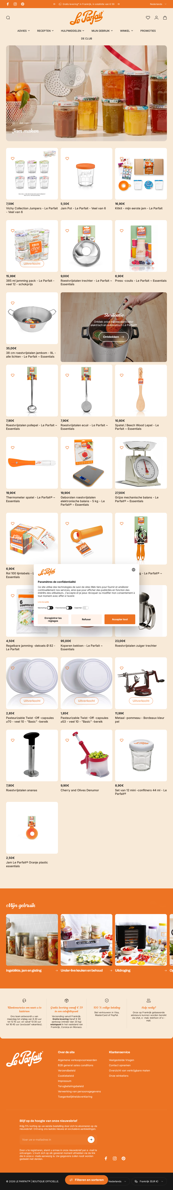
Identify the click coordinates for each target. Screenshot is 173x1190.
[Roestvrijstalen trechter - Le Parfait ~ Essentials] (87, 246)
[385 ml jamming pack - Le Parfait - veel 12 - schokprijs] (32, 246)
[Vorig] (54, 4)
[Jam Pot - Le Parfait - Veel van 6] (87, 174)
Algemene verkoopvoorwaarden (77, 1060)
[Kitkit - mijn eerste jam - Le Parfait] (141, 174)
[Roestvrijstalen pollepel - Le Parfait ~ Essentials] (32, 390)
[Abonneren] (91, 1139)
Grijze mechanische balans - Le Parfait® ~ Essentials (136, 499)
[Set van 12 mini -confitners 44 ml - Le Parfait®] (141, 755)
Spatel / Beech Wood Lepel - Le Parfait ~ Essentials (137, 427)
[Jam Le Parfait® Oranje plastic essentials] (32, 828)
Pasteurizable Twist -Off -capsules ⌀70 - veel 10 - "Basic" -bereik (30, 719)
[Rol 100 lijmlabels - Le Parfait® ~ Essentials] (32, 539)
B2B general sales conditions (75, 1065)
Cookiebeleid (66, 1075)
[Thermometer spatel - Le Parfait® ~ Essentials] (32, 463)
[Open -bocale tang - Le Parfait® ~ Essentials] (141, 539)
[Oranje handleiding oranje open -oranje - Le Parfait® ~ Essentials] (87, 539)
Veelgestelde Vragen (121, 1060)
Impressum (64, 1081)
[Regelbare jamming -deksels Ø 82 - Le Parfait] (32, 611)
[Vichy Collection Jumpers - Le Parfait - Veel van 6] (32, 174)
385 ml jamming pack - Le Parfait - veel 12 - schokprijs (30, 282)
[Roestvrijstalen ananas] (32, 755)
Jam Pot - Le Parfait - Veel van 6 (83, 208)
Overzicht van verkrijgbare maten (129, 1070)
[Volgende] (118, 4)
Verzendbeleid (66, 1070)
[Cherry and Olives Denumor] (87, 755)
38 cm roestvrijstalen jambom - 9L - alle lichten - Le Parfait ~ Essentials (31, 354)
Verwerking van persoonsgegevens (79, 1091)
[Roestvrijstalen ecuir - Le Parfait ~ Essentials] (87, 390)
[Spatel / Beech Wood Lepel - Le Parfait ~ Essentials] (141, 390)
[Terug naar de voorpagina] (13, 123)
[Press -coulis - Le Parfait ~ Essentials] (141, 246)
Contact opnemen (120, 1065)
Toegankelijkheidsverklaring (75, 1096)
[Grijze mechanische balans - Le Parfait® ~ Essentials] (141, 463)
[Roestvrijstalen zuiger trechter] (141, 611)
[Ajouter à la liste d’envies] (13, 159)
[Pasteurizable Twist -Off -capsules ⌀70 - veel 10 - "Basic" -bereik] (32, 683)
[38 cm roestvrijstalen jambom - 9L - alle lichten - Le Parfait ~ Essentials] (32, 318)
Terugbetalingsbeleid (71, 1086)
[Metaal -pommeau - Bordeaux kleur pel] (141, 683)
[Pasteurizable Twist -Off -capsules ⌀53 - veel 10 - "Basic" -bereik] (87, 683)
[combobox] (158, 4)
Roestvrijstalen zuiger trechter (136, 645)
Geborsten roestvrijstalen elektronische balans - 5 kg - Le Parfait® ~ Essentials (83, 501)
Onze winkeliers (118, 1075)
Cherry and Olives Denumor (80, 790)
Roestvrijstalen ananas (21, 790)
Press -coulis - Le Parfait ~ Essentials (141, 280)
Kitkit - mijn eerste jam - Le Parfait (139, 208)
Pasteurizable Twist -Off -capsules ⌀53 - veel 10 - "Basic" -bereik (84, 719)
